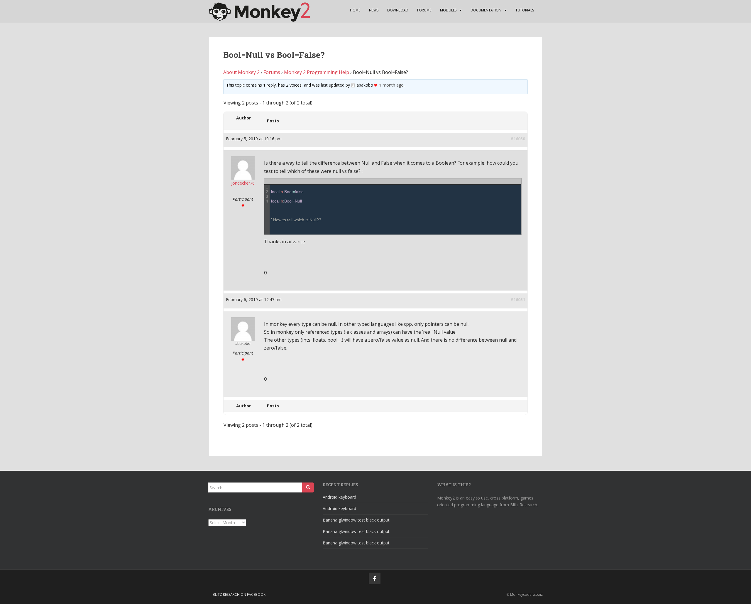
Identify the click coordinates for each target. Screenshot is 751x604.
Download (397, 10)
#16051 (517, 299)
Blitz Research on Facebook (239, 594)
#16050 (517, 138)
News (373, 10)
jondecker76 (243, 183)
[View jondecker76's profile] (243, 165)
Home (355, 10)
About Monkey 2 (241, 72)
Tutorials (524, 10)
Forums (424, 10)
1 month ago (391, 85)
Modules (448, 10)
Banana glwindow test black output (356, 520)
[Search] (308, 487)
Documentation (486, 10)
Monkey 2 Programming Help (316, 72)
